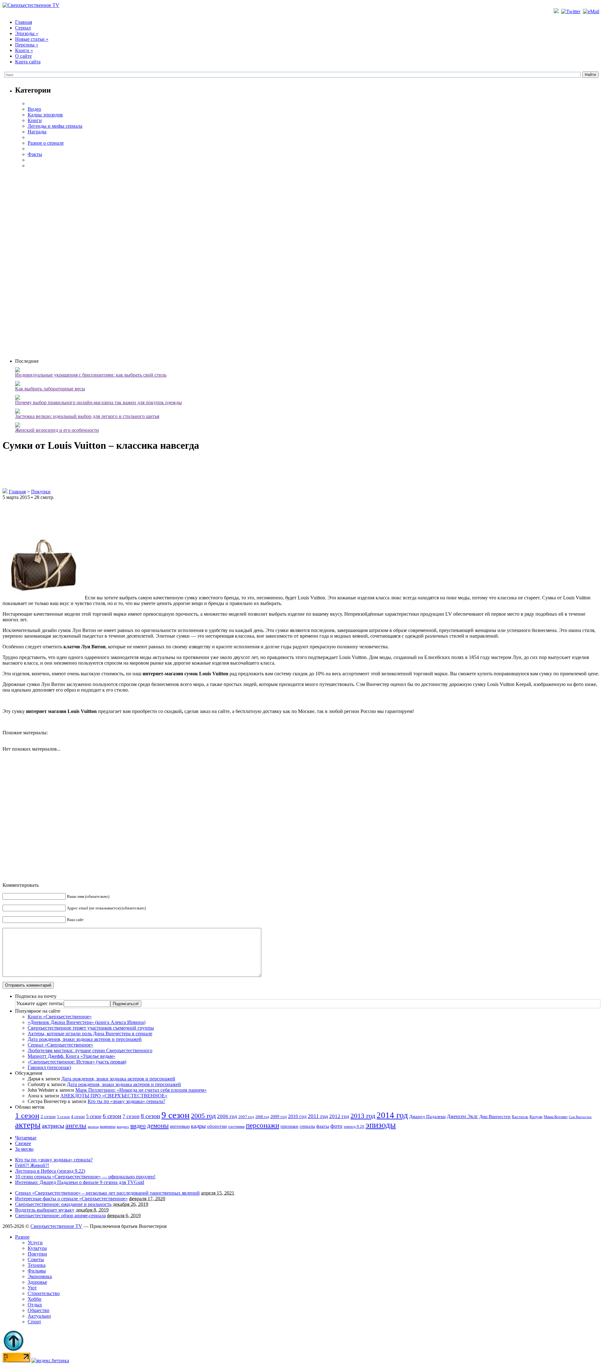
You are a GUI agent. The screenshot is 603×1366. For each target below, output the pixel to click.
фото (336, 1126)
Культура (37, 1248)
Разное (22, 1237)
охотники (236, 1126)
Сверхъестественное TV (56, 1226)
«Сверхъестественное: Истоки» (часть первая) (77, 1061)
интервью (180, 1126)
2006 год (227, 1116)
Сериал (23, 27)
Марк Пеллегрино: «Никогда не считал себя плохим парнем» (141, 1090)
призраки (289, 1126)
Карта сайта (28, 61)
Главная (23, 22)
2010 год (297, 1116)
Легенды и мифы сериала (55, 126)
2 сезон (48, 1116)
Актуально (39, 1316)
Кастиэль (520, 1116)
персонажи (262, 1125)
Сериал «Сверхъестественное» (60, 1044)
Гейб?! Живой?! (32, 1165)
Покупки (41, 491)
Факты (35, 154)
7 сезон (130, 1116)
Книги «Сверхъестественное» (60, 1016)
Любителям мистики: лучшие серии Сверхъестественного (90, 1050)
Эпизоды (26, 33)
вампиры (108, 1126)
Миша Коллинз (556, 1117)
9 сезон (175, 1115)
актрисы (53, 1125)
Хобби (34, 1299)
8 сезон (150, 1115)
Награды (37, 131)
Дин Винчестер (495, 1116)
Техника (37, 1265)
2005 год (203, 1116)
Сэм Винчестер (580, 1117)
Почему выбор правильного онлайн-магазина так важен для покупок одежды (98, 402)
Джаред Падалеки (427, 1116)
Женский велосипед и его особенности (57, 430)
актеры (28, 1125)
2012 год (339, 1116)
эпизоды (381, 1125)
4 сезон (78, 1116)
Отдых (35, 1304)
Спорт (34, 1321)
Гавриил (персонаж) (49, 1067)
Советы (36, 1259)
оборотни (217, 1126)
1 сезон (27, 1115)
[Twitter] (571, 11)
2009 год (278, 1116)
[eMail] (591, 11)
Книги (24, 50)
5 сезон (93, 1116)
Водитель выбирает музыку (44, 1210)
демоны (158, 1125)
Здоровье (37, 1282)
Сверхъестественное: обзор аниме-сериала (60, 1215)
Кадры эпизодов (45, 114)
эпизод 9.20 (354, 1126)
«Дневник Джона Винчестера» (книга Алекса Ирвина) (86, 1022)
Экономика (40, 1276)
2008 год (262, 1117)
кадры (198, 1126)
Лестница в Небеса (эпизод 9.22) (50, 1171)
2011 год (318, 1116)
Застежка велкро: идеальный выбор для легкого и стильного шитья (87, 416)
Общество (38, 1310)
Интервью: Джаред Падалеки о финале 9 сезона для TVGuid (79, 1182)
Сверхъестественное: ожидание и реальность (63, 1204)
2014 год (392, 1115)
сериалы (307, 1126)
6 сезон (112, 1116)
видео (138, 1125)
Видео (34, 109)
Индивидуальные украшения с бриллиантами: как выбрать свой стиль (90, 375)
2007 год (246, 1116)
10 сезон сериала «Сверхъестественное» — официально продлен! (85, 1176)
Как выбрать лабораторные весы (50, 388)
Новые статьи (31, 39)
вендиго (123, 1126)
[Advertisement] (308, 263)
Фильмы (37, 1270)
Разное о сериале (46, 143)
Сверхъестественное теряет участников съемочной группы (91, 1028)
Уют (32, 1287)
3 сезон (63, 1116)
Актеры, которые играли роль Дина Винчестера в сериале (90, 1033)
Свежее (23, 1143)
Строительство (44, 1293)
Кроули (536, 1116)
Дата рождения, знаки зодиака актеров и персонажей (85, 1039)
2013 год (362, 1116)
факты (322, 1126)
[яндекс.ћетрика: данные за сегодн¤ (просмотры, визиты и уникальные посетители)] (50, 1360)
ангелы (75, 1125)
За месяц (24, 1149)
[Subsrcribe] (557, 11)
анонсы (93, 1126)
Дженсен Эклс (462, 1116)
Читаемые (25, 1137)
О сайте (23, 56)
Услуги (35, 1242)
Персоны (26, 44)
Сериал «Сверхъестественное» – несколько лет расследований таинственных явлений (107, 1193)
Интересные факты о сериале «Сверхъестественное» (71, 1198)
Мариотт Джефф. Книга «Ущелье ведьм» (71, 1056)
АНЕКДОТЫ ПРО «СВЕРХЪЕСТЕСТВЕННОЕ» (113, 1095)
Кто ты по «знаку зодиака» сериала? (126, 1101)
